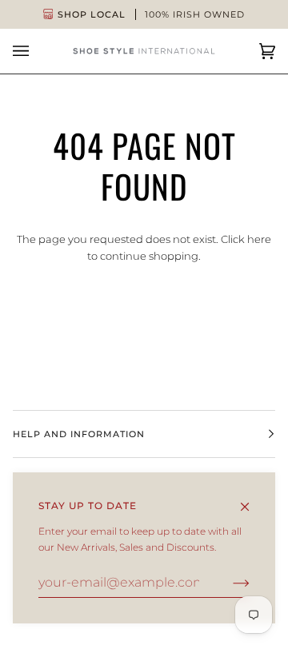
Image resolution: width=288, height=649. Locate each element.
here (259, 239)
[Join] (228, 582)
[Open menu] (37, 51)
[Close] (251, 499)
